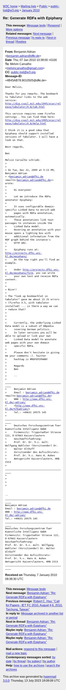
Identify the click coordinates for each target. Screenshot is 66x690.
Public (43, 6)
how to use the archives (29, 665)
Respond (54, 25)
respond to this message (40, 649)
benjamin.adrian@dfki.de (23, 55)
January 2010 (31, 10)
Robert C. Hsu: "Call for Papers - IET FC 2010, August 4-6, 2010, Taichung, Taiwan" (34, 605)
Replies (21, 41)
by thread (20, 661)
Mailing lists (28, 6)
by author (49, 661)
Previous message (18, 37)
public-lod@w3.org (23, 72)
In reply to (38, 37)
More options (14, 29)
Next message (42, 33)
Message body (36, 25)
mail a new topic (16, 653)
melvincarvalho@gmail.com (25, 68)
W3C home (10, 6)
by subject (34, 661)
